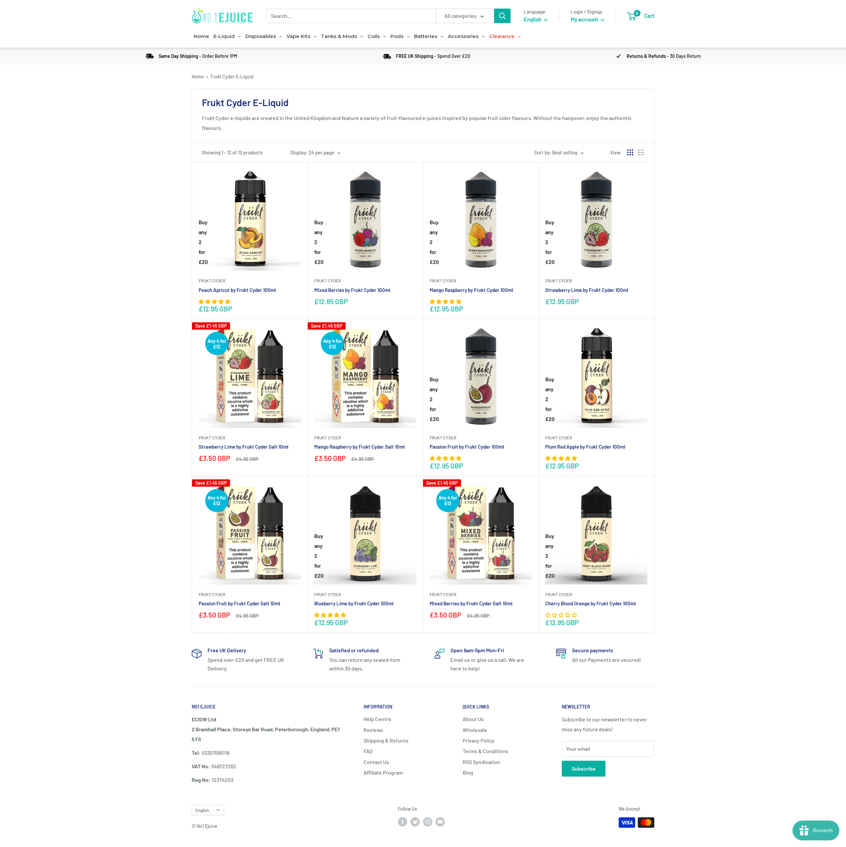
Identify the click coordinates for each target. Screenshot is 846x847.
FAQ (368, 751)
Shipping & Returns (386, 740)
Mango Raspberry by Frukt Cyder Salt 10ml (359, 447)
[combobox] (351, 16)
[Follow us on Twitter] (415, 822)
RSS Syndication (481, 762)
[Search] (502, 16)
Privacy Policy (478, 740)
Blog (468, 772)
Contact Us (376, 762)
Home (198, 76)
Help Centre (377, 719)
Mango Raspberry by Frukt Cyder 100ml (471, 290)
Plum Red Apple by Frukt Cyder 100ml (585, 447)
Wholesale (475, 730)
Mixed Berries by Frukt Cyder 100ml (352, 290)
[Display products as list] (641, 152)
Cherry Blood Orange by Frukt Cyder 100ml (590, 603)
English (202, 810)
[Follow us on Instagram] (427, 822)
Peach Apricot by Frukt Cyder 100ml (237, 290)
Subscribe (584, 768)
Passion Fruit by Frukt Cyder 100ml (467, 447)
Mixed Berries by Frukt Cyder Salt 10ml (471, 603)
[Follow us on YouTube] (440, 822)
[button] (215, 301)
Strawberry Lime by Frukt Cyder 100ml (586, 290)
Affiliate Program (383, 772)
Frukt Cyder (212, 280)
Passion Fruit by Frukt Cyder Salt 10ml (239, 603)
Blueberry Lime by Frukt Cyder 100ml (354, 603)
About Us (473, 719)
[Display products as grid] (630, 152)
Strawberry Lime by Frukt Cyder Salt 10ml (243, 447)
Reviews (373, 730)
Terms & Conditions (485, 751)
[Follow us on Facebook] (402, 822)
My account (585, 19)
